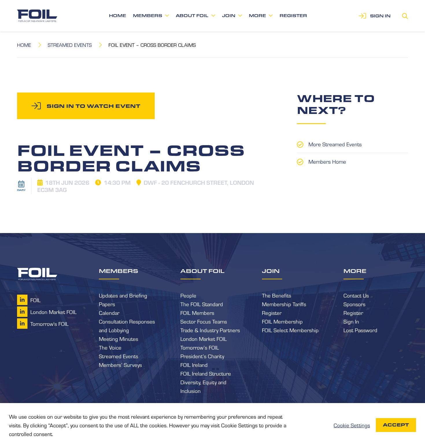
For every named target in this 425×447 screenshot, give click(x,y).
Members (147, 16)
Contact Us (356, 295)
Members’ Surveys (120, 364)
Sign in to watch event (93, 106)
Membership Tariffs (284, 304)
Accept (396, 425)
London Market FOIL (203, 338)
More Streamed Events (335, 144)
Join (228, 16)
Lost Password (360, 330)
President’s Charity (202, 356)
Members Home (327, 161)
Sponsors (354, 304)
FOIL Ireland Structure (205, 373)
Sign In (351, 321)
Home (117, 16)
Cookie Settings (352, 425)
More (257, 16)
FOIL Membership (282, 321)
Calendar (109, 312)
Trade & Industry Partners (210, 330)
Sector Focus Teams (203, 321)
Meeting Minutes (118, 338)
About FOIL (192, 16)
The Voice (110, 347)
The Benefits (276, 295)
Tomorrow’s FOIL (199, 347)
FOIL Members (197, 312)
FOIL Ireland (194, 364)
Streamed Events (70, 44)
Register (293, 16)
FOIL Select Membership (290, 330)
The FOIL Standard (201, 304)
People (188, 295)
